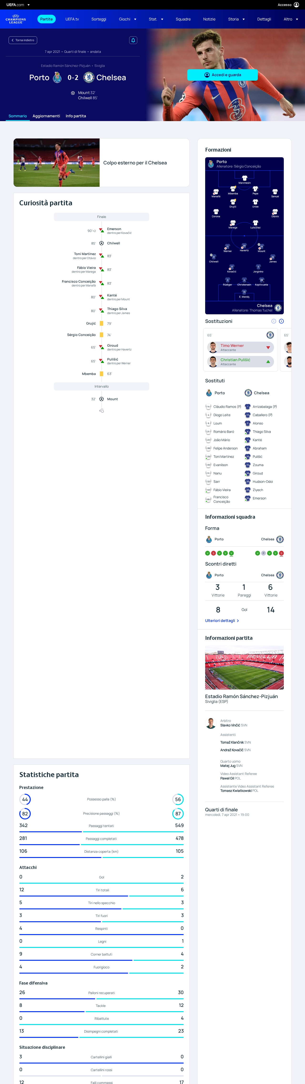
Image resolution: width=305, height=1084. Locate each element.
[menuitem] (47, 19)
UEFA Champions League (16, 19)
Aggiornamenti (46, 116)
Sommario (18, 116)
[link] (46, 19)
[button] (127, 19)
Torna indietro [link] (24, 40)
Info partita (76, 116)
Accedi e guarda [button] (226, 74)
